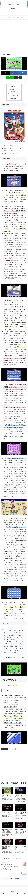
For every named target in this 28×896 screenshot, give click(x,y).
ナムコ (19, 749)
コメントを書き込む (14, 878)
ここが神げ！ (14, 98)
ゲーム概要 (12, 91)
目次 (12, 86)
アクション (12, 749)
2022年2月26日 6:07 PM (6, 864)
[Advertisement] (14, 36)
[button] (18, 77)
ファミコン (5, 749)
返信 (24, 873)
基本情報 (12, 89)
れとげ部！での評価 (14, 95)
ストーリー (12, 93)
